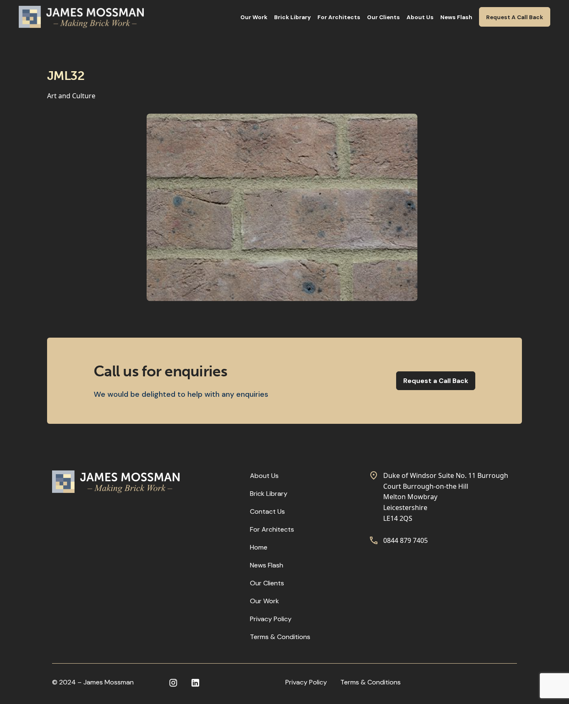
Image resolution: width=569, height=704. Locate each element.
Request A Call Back (514, 17)
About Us (420, 17)
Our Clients (383, 17)
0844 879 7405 (405, 540)
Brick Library (292, 17)
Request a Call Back (435, 380)
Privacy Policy (271, 618)
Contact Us (267, 511)
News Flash (456, 17)
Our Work (253, 17)
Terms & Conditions (280, 636)
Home (258, 547)
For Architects (338, 17)
